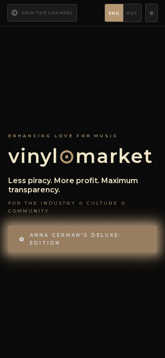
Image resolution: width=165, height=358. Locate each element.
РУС (132, 13)
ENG (114, 13)
